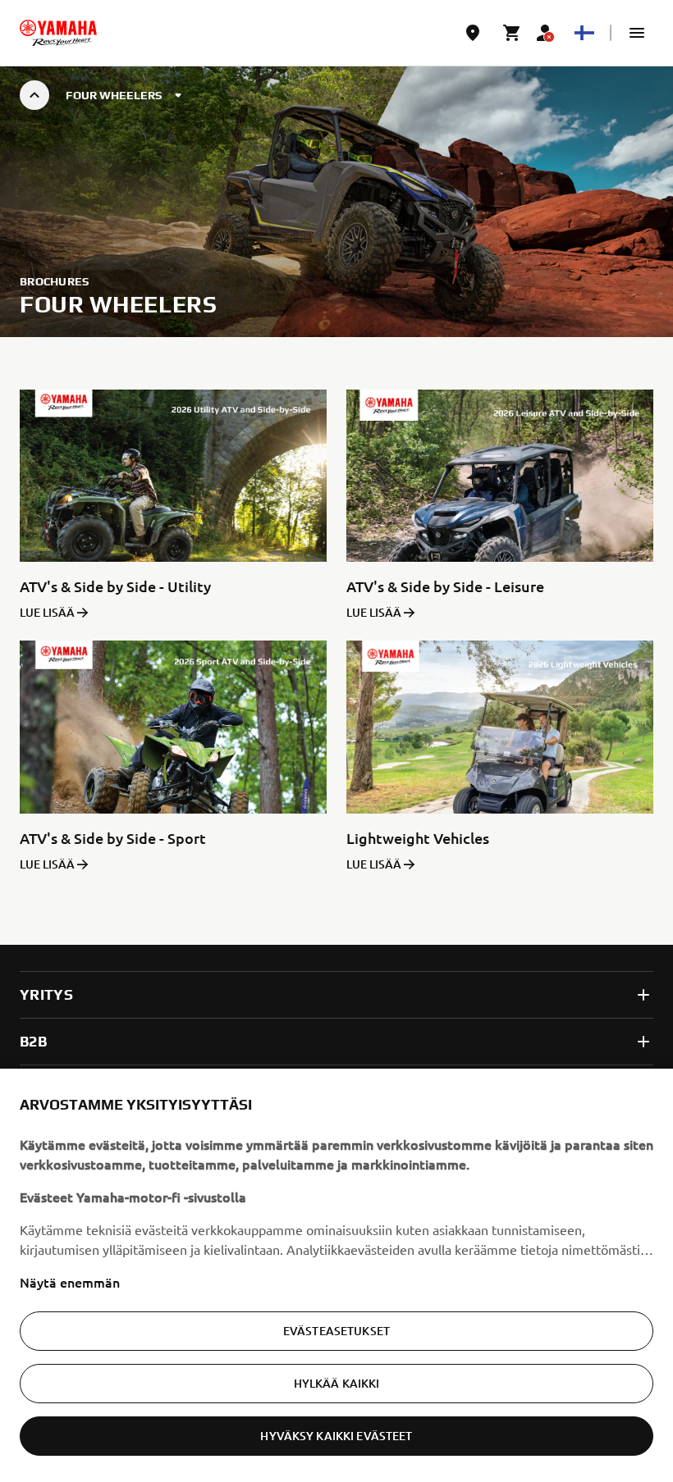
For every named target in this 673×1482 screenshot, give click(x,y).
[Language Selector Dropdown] (584, 32)
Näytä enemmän (70, 1282)
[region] (336, 1275)
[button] (636, 32)
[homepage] (58, 33)
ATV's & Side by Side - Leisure (445, 586)
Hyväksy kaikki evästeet (336, 1435)
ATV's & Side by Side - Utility (115, 586)
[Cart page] (512, 33)
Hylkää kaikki (337, 1383)
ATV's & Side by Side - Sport (113, 837)
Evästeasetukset (336, 1330)
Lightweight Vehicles (417, 837)
